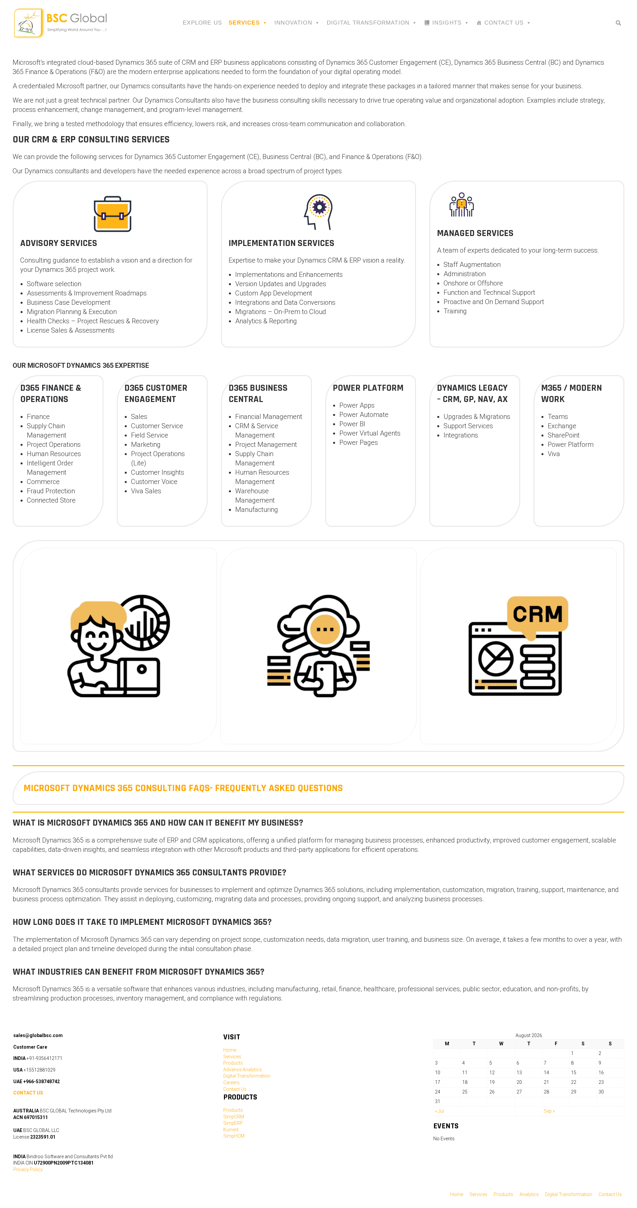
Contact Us (504, 23)
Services (244, 23)
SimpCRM (233, 1116)
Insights (447, 23)
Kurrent (231, 1129)
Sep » (549, 1111)
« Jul (439, 1111)
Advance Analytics (242, 1069)
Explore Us (202, 23)
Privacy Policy (28, 1169)
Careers (231, 1082)
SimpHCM (234, 1136)
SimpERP (233, 1123)
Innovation (293, 23)
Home (229, 1050)
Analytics (529, 1194)
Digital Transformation (368, 23)
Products (233, 1063)
